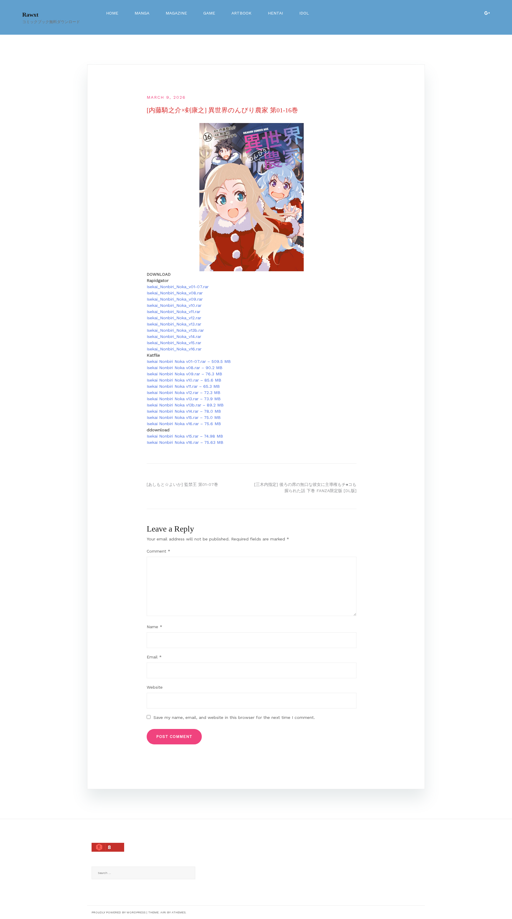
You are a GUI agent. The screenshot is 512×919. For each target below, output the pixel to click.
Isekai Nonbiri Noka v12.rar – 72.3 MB (183, 392)
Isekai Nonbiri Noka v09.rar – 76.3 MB (184, 373)
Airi (163, 912)
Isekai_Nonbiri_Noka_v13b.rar (175, 330)
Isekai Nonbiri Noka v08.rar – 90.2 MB (185, 367)
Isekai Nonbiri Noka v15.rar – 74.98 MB (185, 436)
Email (154, 657)
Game (209, 13)
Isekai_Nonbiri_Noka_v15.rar (174, 342)
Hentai (275, 13)
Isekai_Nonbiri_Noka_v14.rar (174, 336)
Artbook (241, 13)
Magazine (176, 13)
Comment (158, 551)
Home (112, 13)
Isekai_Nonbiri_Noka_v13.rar (174, 324)
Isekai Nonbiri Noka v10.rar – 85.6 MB (184, 380)
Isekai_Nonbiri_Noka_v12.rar (174, 317)
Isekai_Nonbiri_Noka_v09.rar (175, 299)
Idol (304, 13)
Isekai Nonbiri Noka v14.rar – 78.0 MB (184, 411)
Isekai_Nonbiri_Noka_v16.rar (174, 349)
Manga (142, 13)
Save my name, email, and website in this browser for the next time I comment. (234, 717)
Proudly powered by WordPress (118, 912)
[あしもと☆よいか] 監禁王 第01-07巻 (182, 484)
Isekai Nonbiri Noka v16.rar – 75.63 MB (185, 442)
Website (155, 687)
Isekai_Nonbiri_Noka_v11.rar (173, 311)
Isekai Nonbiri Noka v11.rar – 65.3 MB (183, 386)
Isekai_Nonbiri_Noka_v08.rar (175, 293)
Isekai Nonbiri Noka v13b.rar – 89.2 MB (185, 405)
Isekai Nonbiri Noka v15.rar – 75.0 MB (184, 417)
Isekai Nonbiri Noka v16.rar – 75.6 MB (184, 423)
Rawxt (30, 14)
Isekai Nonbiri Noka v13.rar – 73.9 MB (184, 398)
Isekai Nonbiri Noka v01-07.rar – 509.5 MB (189, 361)
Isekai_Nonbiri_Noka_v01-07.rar (178, 286)
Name (154, 626)
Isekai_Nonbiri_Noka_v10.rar (174, 305)
